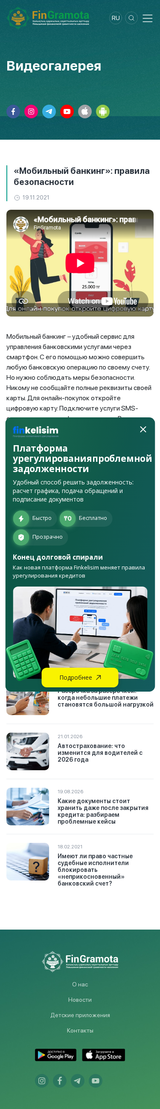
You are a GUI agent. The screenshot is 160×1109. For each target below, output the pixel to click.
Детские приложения (80, 1015)
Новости (80, 999)
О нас (80, 984)
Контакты (80, 1030)
